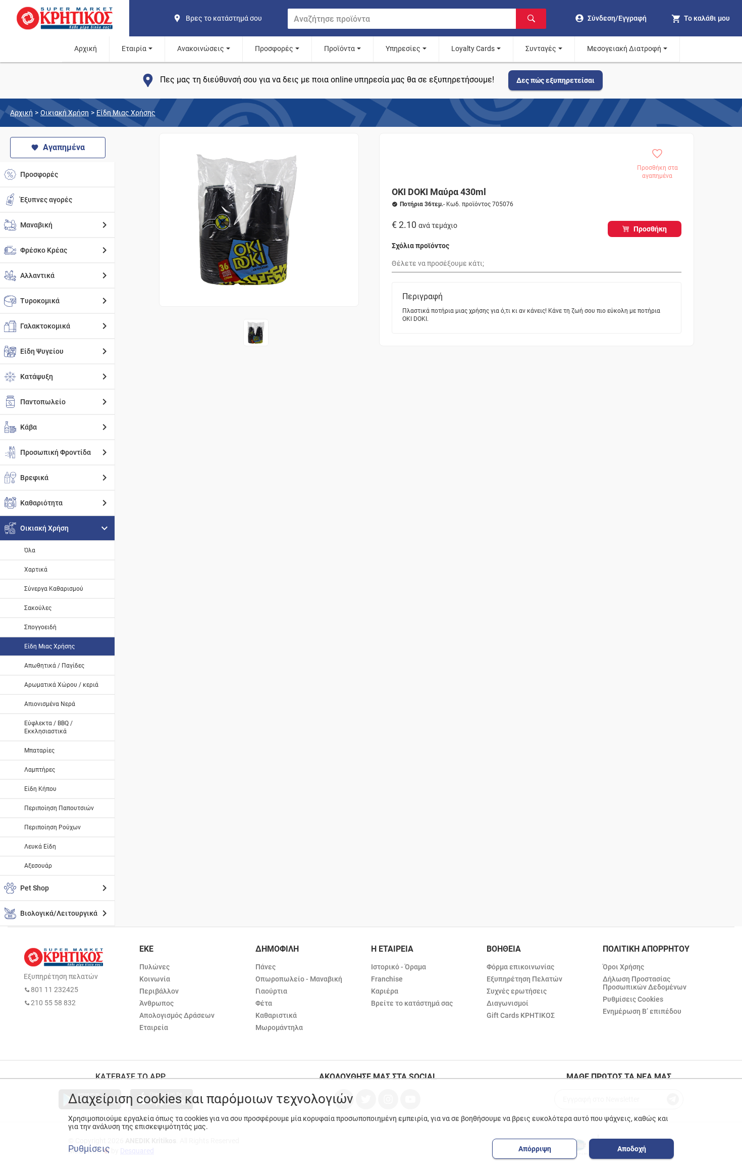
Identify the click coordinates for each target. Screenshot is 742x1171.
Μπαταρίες (39, 750)
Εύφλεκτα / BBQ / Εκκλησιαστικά (48, 727)
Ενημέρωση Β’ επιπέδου (642, 1011)
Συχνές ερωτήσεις (517, 991)
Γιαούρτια (271, 991)
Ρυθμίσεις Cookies (633, 999)
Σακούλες (37, 608)
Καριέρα (384, 991)
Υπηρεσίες (403, 48)
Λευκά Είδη (40, 846)
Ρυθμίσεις (89, 1149)
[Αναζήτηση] (531, 19)
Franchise (387, 979)
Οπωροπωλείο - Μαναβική (298, 979)
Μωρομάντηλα (279, 1027)
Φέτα (263, 1003)
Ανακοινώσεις (200, 48)
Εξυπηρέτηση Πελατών (524, 979)
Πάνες (265, 967)
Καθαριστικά (276, 1015)
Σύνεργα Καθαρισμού (53, 588)
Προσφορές (274, 48)
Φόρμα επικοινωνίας (520, 967)
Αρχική (85, 48)
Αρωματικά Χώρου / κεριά (61, 684)
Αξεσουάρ (38, 865)
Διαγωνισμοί (507, 1003)
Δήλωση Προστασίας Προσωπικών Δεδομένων (644, 983)
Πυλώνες (154, 967)
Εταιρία (134, 48)
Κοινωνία (154, 979)
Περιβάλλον (159, 991)
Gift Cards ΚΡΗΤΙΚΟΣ (521, 1015)
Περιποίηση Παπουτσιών (59, 808)
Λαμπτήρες (39, 769)
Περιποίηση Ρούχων (52, 827)
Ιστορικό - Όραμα (398, 967)
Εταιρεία (153, 1027)
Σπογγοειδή (40, 627)
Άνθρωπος (156, 1003)
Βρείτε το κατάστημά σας (412, 1003)
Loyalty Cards (473, 48)
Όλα (29, 550)
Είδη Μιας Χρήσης (125, 113)
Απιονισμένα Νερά (49, 704)
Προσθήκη (650, 229)
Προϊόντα (339, 48)
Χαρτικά (35, 569)
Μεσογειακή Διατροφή (624, 48)
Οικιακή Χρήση (64, 113)
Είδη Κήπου (40, 788)
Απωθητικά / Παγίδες (54, 665)
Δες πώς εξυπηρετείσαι (555, 80)
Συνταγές (540, 48)
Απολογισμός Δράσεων (177, 1015)
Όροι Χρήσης (623, 967)
